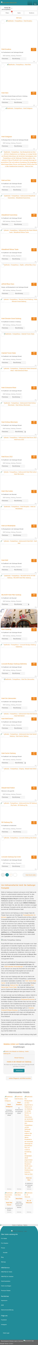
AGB (2, 1305)
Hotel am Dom (5, 180)
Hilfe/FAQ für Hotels (6, 1271)
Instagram (4, 1324)
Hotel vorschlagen (6, 1286)
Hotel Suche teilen (30, 875)
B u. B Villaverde (29, 1201)
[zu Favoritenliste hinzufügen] (2, 22)
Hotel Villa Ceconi (9, 1203)
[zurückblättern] (5, 33)
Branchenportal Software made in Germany (11, 1341)
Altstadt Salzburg (19, 1057)
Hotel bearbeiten (5, 1281)
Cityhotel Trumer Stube (8, 353)
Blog (2, 1257)
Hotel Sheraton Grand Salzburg (11, 318)
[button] (3, 875)
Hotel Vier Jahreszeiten (8, 698)
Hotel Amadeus (6, 49)
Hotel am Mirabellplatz (8, 525)
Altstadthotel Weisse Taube (9, 249)
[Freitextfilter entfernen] (30, 2)
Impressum (4, 1300)
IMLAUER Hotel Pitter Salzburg (11, 595)
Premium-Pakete (5, 1290)
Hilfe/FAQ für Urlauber (7, 1276)
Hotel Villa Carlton (7, 491)
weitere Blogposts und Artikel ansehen (20, 1078)
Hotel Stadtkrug (6, 629)
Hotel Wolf (4, 560)
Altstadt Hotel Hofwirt (8, 788)
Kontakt (5, 1252)
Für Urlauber (4, 1243)
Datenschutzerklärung (7, 1310)
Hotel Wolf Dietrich (7, 718)
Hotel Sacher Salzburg (8, 753)
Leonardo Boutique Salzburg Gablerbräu (14, 664)
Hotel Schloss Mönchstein (9, 422)
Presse (3, 1248)
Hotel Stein (4, 93)
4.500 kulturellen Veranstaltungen (13, 966)
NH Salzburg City (6, 822)
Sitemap (3, 1262)
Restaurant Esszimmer (28, 999)
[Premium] (34, 1093)
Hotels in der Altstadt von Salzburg (19, 1062)
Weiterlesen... (20, 1070)
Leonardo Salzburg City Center (11, 857)
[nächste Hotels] (15, 875)
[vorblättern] (32, 33)
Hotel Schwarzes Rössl (8, 387)
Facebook (4, 1320)
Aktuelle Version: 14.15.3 (6, 1343)
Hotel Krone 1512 (6, 456)
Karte (19, 13)
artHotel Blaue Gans (7, 284)
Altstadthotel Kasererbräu (9, 215)
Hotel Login (6, 1333)
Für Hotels (4, 1238)
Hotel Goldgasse (6, 136)
